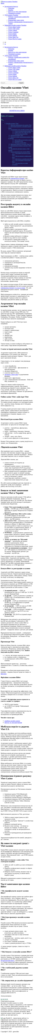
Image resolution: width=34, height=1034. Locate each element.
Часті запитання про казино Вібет (20, 152)
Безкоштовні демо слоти (16, 20)
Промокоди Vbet (19, 141)
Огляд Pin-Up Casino (14, 39)
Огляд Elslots (12, 34)
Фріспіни (11, 8)
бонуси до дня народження (13, 722)
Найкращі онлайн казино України (15, 25)
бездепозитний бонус (8, 960)
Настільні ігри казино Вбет (21, 134)
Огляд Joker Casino (14, 27)
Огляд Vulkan (12, 30)
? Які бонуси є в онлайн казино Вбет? (24, 159)
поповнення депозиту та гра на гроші (13, 288)
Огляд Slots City (13, 37)
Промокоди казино (14, 13)
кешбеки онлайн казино (12, 721)
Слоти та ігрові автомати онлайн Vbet (24, 131)
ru (5, 44)
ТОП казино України (11, 15)
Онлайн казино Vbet (12, 123)
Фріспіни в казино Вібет (20, 142)
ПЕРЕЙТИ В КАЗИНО (17, 110)
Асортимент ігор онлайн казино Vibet (21, 129)
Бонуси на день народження (17, 11)
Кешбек (10, 10)
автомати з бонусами (11, 374)
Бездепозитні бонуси (11, 6)
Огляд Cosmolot (13, 32)
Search (21, 83)
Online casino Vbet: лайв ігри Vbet (23, 132)
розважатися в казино (17, 178)
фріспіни (3, 674)
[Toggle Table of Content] (2, 120)
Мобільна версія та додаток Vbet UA (21, 144)
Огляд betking (12, 35)
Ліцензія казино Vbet (17, 135)
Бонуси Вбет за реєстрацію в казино (23, 140)
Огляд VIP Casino (13, 28)
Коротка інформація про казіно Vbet (21, 125)
